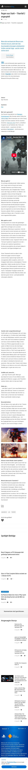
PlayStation (9, 6)
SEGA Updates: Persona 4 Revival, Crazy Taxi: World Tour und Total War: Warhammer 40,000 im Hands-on (20, 704)
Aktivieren (14, 766)
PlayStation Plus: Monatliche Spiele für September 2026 (19, 625)
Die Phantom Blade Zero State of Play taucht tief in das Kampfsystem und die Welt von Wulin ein (13, 597)
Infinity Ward (4, 118)
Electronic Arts (11, 123)
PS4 (2, 107)
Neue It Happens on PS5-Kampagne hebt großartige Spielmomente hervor (12, 553)
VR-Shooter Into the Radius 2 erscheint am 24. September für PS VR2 (21, 651)
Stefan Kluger (9, 55)
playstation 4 (4, 512)
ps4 (9, 512)
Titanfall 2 (13, 512)
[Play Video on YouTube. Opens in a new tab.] (9, 680)
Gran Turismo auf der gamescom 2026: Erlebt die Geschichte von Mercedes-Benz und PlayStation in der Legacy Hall (21, 679)
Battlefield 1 (10, 129)
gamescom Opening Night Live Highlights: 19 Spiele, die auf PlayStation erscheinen (21, 638)
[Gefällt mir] (11, 557)
